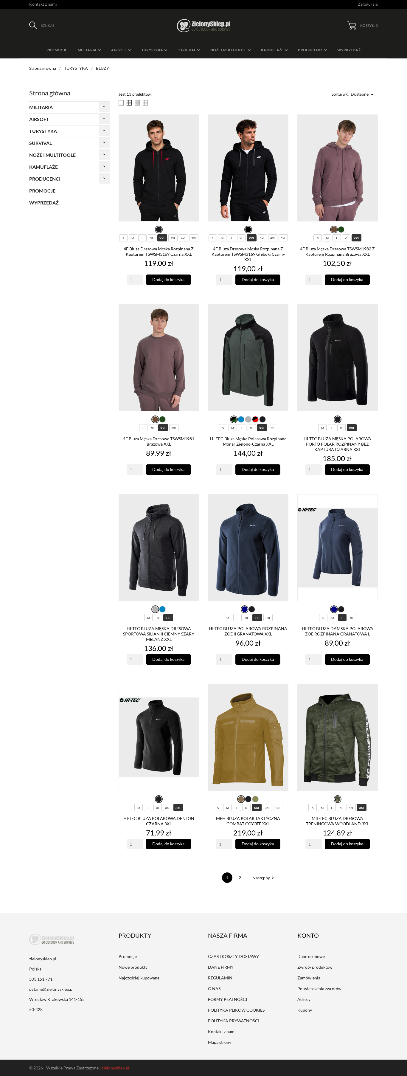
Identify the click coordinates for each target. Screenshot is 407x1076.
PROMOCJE (42, 190)
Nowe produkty (133, 967)
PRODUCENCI (44, 179)
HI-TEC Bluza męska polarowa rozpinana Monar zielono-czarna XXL (248, 441)
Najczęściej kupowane (139, 977)
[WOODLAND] (337, 799)
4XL (183, 238)
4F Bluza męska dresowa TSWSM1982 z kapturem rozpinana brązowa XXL (337, 251)
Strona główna (49, 93)
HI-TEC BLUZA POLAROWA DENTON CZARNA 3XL (158, 821)
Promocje (128, 956)
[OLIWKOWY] (255, 799)
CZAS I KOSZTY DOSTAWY (233, 956)
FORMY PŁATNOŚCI (227, 999)
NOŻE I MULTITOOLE (52, 155)
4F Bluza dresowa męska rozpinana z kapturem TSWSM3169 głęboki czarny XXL (248, 254)
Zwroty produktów (315, 967)
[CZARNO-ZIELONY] (234, 419)
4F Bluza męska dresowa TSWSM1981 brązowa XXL (158, 441)
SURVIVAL (40, 143)
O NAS (214, 988)
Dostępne (363, 94)
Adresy (303, 999)
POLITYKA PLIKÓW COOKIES (236, 1010)
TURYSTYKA (43, 131)
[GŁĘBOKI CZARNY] (248, 229)
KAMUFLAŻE (43, 167)
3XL (172, 238)
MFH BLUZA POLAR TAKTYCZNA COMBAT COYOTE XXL (248, 821)
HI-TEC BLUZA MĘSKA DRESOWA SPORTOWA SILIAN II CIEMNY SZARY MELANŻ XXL (158, 634)
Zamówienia (308, 977)
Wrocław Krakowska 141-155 (57, 999)
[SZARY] (248, 419)
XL (151, 238)
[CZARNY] (159, 229)
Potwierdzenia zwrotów (319, 988)
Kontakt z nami (43, 4)
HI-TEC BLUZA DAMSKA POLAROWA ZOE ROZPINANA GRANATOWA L (337, 631)
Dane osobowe (311, 956)
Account (312, 935)
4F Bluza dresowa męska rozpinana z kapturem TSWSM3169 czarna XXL (159, 251)
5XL (193, 238)
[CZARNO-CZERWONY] (255, 419)
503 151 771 (40, 979)
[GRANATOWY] (244, 609)
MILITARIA (41, 107)
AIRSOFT (39, 119)
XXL (162, 238)
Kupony (304, 1010)
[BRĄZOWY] (334, 229)
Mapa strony (219, 1042)
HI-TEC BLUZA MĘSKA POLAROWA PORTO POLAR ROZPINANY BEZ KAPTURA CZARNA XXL (337, 444)
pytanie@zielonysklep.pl (51, 989)
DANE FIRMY (221, 967)
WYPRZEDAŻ (44, 202)
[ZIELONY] (341, 229)
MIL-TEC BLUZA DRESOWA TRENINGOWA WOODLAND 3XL (337, 821)
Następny (264, 877)
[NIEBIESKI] (241, 419)
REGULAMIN (220, 977)
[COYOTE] (241, 799)
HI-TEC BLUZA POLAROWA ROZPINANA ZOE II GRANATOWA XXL (248, 631)
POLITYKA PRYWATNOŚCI (233, 1020)
